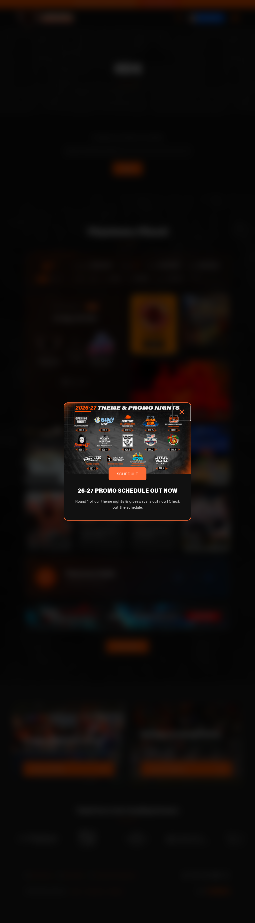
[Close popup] (182, 412)
